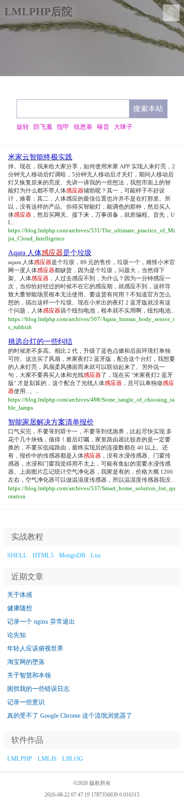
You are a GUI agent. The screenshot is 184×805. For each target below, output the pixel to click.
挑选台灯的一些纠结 (40, 341)
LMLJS (47, 758)
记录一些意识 (26, 702)
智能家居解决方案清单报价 (51, 422)
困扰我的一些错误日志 (38, 688)
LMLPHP (19, 758)
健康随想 (19, 608)
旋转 (23, 127)
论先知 (16, 635)
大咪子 (123, 127)
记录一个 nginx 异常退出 (41, 621)
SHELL (17, 555)
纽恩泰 (83, 127)
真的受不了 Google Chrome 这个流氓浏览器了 (69, 715)
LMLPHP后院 (38, 11)
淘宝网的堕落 (26, 662)
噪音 (103, 127)
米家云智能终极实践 (40, 157)
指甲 (63, 127)
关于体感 (19, 594)
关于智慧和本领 (29, 675)
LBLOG (72, 758)
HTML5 (43, 555)
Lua (95, 555)
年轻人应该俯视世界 (35, 648)
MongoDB (72, 555)
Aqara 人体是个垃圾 (50, 253)
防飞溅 (42, 127)
